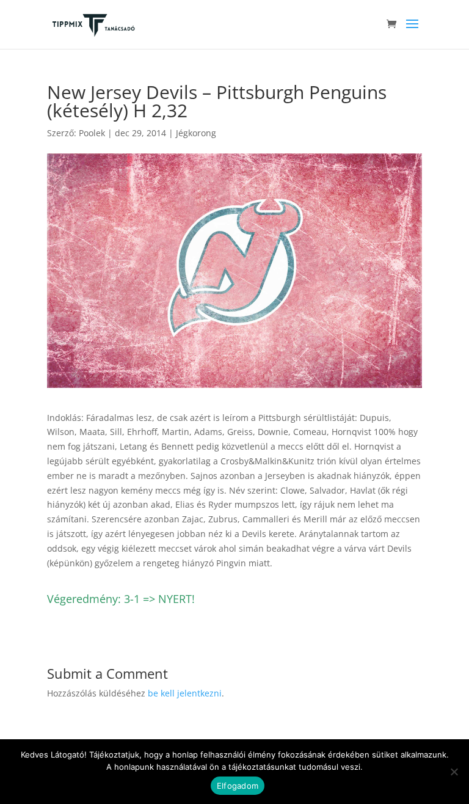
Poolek (92, 133)
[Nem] (454, 772)
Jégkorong (196, 133)
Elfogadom (237, 786)
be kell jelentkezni (185, 693)
